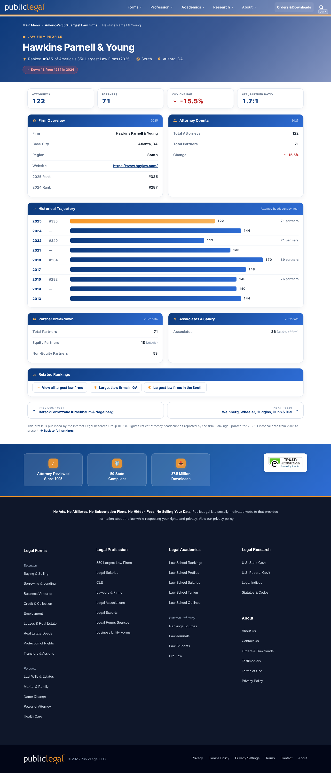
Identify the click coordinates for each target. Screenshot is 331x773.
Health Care (33, 716)
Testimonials (251, 661)
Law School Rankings (185, 563)
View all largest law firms (62, 387)
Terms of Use (252, 671)
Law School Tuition (183, 592)
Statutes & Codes (255, 592)
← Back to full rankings (57, 430)
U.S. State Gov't (254, 563)
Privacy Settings (247, 758)
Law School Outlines (184, 603)
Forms (133, 7)
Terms (270, 758)
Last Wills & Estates (39, 676)
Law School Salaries (184, 582)
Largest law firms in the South (178, 387)
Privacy (197, 758)
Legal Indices (252, 582)
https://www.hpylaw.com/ (135, 166)
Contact (286, 758)
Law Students (179, 646)
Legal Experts (107, 612)
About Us (249, 631)
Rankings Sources (183, 626)
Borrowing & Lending (40, 583)
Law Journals (179, 636)
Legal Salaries (107, 572)
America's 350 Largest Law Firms (71, 25)
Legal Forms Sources (112, 622)
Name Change (35, 696)
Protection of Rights (39, 643)
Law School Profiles (184, 572)
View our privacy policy (216, 518)
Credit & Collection (38, 603)
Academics (191, 7)
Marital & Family (36, 687)
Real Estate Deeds (38, 633)
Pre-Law (175, 656)
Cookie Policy (219, 758)
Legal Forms (35, 551)
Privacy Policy (252, 681)
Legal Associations (110, 603)
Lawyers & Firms (109, 592)
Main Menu (31, 25)
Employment (33, 613)
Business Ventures (38, 594)
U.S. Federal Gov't (256, 572)
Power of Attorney (37, 706)
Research (221, 7)
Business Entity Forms (113, 632)
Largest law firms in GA (118, 387)
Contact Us (250, 641)
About (247, 7)
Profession (159, 7)
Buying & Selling (36, 573)
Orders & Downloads (294, 7)
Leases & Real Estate (40, 623)
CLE (99, 582)
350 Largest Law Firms (114, 563)
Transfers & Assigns (39, 653)
